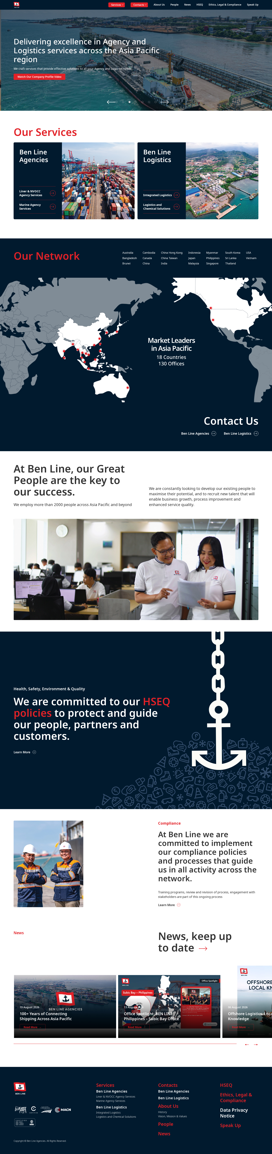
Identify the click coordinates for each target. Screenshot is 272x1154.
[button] (116, 102)
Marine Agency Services (110, 1101)
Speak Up (230, 1125)
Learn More (22, 752)
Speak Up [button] (252, 4)
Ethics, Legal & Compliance (236, 1097)
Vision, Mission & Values (172, 1116)
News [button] (187, 4)
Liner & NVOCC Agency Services (115, 1096)
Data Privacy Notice (234, 1113)
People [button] (174, 4)
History (162, 1112)
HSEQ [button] (199, 4)
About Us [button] (159, 4)
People (165, 1124)
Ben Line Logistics (237, 433)
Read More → (32, 1027)
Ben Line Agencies (195, 433)
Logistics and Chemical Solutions (116, 1116)
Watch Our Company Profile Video (39, 76)
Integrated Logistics (108, 1112)
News (164, 1134)
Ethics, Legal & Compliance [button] (225, 4)
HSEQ (226, 1085)
